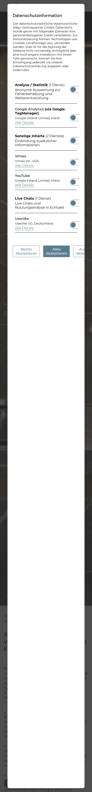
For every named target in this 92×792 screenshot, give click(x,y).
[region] (46, 159)
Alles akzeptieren (56, 251)
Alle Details (24, 123)
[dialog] (46, 396)
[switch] (73, 88)
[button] (73, 89)
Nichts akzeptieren (26, 251)
